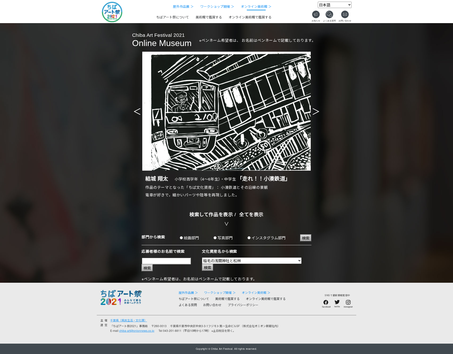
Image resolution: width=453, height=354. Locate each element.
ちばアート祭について (172, 17)
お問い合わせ (212, 305)
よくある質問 (188, 305)
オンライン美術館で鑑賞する (250, 17)
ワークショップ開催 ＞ (217, 6)
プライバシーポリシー (243, 305)
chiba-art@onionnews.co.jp (136, 331)
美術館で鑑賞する (209, 17)
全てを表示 (251, 214)
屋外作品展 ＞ (183, 6)
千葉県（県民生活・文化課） (128, 320)
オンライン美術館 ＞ (256, 6)
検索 (306, 238)
